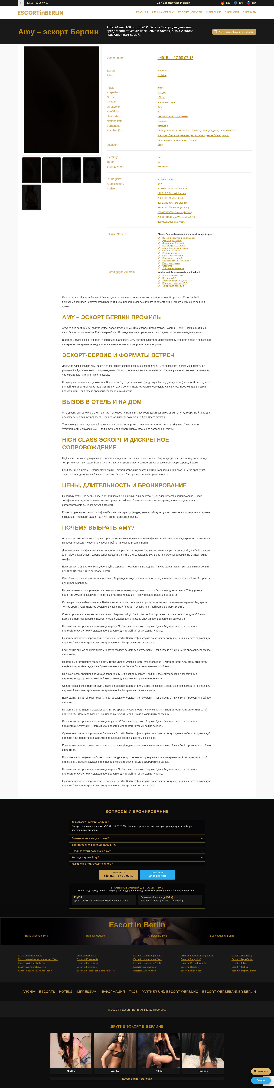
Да (159, 162)
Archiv (29, 991)
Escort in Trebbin (240, 967)
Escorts (47, 991)
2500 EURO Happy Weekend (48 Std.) (177, 217)
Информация (113, 991)
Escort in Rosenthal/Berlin (194, 963)
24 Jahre (162, 75)
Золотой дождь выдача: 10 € (177, 280)
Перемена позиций (172, 258)
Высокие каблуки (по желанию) (178, 238)
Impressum (86, 991)
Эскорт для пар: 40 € (173, 285)
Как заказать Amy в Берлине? (90, 822)
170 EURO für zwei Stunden (172, 193)
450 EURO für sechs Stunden (172, 203)
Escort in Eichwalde (86, 955)
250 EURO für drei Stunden (171, 198)
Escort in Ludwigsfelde (144, 967)
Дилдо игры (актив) (172, 240)
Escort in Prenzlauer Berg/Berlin (197, 955)
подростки (163, 70)
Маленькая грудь (166, 102)
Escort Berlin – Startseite (137, 1078)
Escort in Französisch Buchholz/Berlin (96, 970)
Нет (159, 157)
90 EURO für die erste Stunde (173, 188)
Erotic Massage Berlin (36, 935)
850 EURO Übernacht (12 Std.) (173, 207)
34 (159, 111)
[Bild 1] (31, 170)
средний (162, 92)
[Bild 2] (51, 170)
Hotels (65, 991)
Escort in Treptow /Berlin (244, 970)
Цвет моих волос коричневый (173, 116)
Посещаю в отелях (168, 130)
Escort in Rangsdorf (191, 959)
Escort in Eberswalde (87, 959)
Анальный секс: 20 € (173, 275)
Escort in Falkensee (87, 967)
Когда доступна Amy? (85, 857)
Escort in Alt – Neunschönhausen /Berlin (38, 959)
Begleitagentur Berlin (222, 935)
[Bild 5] (31, 197)
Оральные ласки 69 (172, 255)
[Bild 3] (71, 170)
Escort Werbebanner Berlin (229, 991)
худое (161, 87)
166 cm (161, 97)
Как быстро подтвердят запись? (92, 863)
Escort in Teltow (239, 963)
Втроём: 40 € (169, 278)
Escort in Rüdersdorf (191, 970)
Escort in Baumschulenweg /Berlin (35, 970)
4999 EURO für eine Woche (172, 222)
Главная (142, 12)
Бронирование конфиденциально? (94, 844)
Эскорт (192, 140)
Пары (170, 179)
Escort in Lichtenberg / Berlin (147, 955)
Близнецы (163, 166)
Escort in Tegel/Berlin (242, 959)
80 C (160, 106)
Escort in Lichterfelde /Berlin (147, 963)
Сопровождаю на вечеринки (173, 140)
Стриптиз (167, 265)
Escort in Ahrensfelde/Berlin (32, 967)
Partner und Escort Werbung (170, 991)
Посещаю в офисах (189, 130)
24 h (160, 183)
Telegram (261, 1080)
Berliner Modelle (95, 935)
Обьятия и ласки (171, 250)
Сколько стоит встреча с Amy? (91, 851)
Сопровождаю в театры (181, 135)
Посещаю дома (209, 130)
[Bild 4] (91, 170)
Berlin (160, 144)
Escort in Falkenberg (87, 963)
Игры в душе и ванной (173, 245)
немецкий (163, 125)
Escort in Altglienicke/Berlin (31, 963)
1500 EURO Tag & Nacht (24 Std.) (175, 212)
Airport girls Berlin (158, 935)
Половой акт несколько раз (176, 260)
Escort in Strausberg (242, 955)
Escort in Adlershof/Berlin (30, 955)
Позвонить (261, 1071)
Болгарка (162, 121)
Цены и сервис (163, 12)
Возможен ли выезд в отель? (90, 838)
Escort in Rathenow (190, 967)
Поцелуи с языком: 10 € (174, 283)
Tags (133, 991)
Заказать (249, 12)
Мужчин (162, 179)
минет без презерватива (175, 248)
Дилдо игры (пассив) (173, 243)
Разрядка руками (171, 263)
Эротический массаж (173, 268)
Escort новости (190, 12)
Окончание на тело (172, 253)
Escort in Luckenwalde (144, 970)
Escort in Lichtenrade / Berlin (147, 959)
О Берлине (213, 12)
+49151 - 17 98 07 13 (36, 3)
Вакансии (232, 12)
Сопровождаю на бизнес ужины (212, 135)
